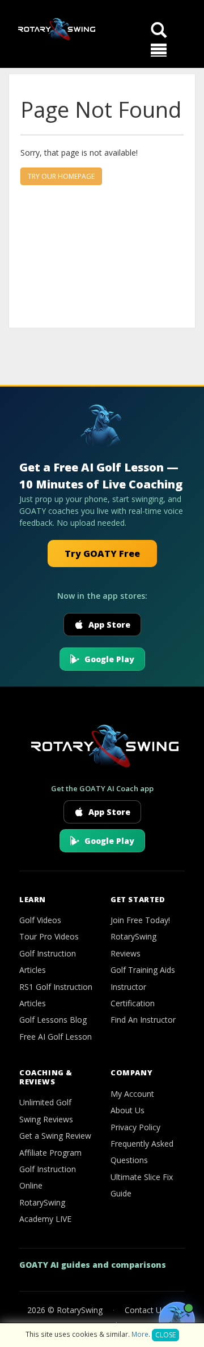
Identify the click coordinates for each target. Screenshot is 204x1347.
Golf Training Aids (142, 969)
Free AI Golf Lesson (55, 1036)
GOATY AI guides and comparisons (92, 1264)
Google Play (109, 659)
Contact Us (145, 1310)
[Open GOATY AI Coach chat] (177, 1320)
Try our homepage (61, 176)
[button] (159, 51)
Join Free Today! (140, 920)
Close (165, 1335)
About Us (127, 1110)
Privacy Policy (135, 1127)
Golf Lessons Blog (53, 1019)
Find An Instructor (143, 1019)
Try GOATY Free (102, 553)
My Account (132, 1093)
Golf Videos (40, 920)
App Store (109, 624)
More (139, 1334)
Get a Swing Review (55, 1135)
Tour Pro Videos (49, 936)
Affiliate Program (50, 1152)
